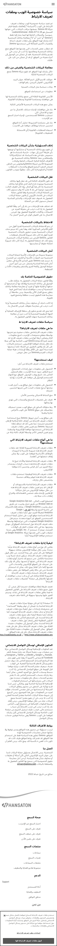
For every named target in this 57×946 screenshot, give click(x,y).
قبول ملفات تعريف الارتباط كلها (28, 941)
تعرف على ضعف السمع (30, 834)
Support (5, 881)
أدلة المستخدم (34, 887)
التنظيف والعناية (33, 892)
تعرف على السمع (33, 828)
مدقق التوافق (34, 897)
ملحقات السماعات (32, 863)
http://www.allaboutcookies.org (39, 635)
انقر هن (27, 509)
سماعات (37, 852)
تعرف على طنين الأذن (31, 839)
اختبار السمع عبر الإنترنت (29, 823)
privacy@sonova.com (26, 764)
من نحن (36, 904)
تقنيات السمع (34, 857)
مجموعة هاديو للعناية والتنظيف (27, 868)
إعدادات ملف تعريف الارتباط (28, 933)
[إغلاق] (4, 916)
